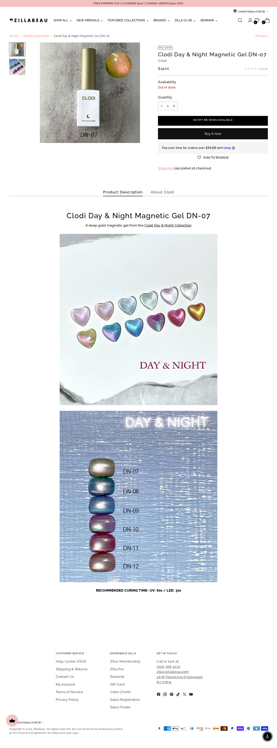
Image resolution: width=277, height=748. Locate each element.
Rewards (117, 677)
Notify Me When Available (213, 119)
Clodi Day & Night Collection (167, 225)
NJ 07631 (164, 682)
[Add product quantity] (174, 106)
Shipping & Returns (72, 669)
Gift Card (117, 684)
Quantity (165, 97)
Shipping (165, 168)
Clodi (162, 61)
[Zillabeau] (28, 20)
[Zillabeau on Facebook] (159, 695)
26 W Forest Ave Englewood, (180, 677)
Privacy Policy (67, 700)
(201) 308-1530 (168, 667)
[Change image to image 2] (17, 67)
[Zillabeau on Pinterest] (172, 695)
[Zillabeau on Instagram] (165, 695)
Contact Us (65, 677)
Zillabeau (39, 729)
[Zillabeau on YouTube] (191, 695)
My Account (65, 684)
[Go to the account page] (249, 20)
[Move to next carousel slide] (264, 625)
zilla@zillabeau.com (173, 672)
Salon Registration (125, 700)
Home (13, 36)
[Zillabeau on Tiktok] (178, 695)
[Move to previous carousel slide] (255, 625)
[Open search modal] (240, 20)
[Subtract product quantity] (161, 106)
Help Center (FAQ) (71, 661)
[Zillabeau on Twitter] (185, 695)
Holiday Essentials (36, 36)
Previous (262, 36)
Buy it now (213, 134)
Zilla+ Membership (125, 661)
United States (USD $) (251, 11)
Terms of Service (69, 692)
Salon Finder (120, 707)
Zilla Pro (117, 669)
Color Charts (120, 692)
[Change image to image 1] (17, 49)
